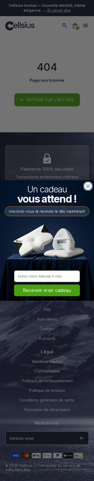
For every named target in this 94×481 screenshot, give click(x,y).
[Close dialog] (88, 186)
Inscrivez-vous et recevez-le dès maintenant (47, 211)
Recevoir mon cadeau (47, 290)
